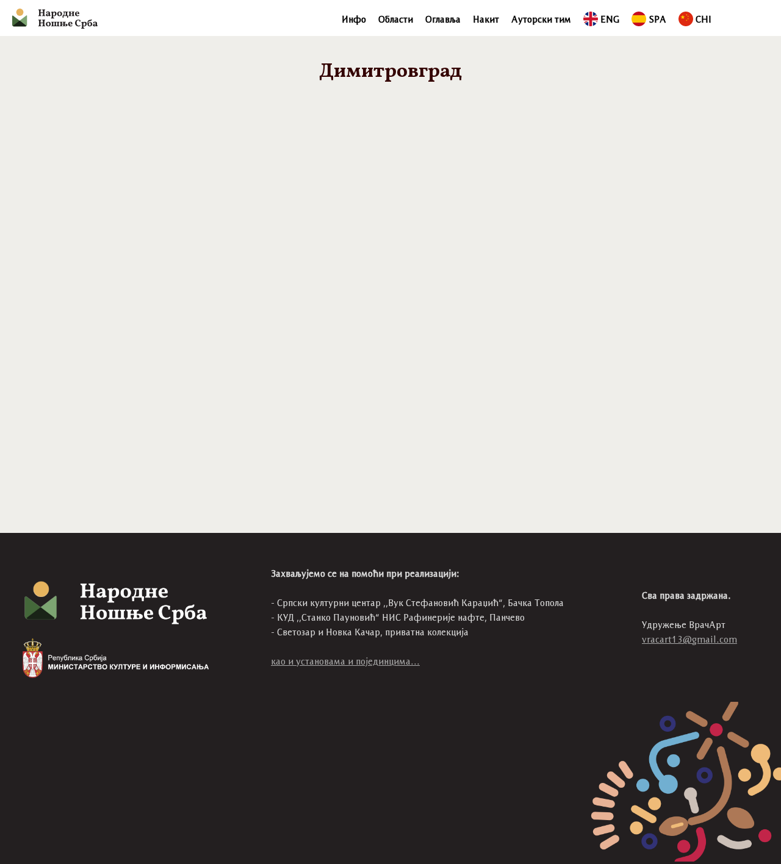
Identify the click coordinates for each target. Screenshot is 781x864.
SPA (657, 19)
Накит (486, 19)
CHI (703, 19)
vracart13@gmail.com (689, 639)
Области (395, 19)
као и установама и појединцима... (345, 661)
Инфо (354, 19)
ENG (609, 19)
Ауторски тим (541, 19)
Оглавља (443, 19)
